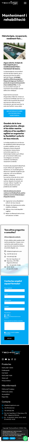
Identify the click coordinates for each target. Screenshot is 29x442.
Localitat (6, 306)
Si (6, 315)
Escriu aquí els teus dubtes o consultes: (14, 321)
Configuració (20, 438)
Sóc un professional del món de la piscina (12, 317)
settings (19, 435)
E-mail (6, 294)
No (10, 315)
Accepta (5, 438)
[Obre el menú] (25, 3)
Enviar (9, 338)
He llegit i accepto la (11, 333)
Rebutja (12, 438)
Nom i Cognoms (8, 288)
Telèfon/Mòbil (8, 300)
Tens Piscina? (7, 312)
